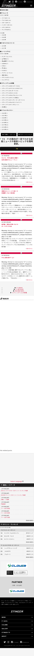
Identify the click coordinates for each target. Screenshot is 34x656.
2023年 (4, 39)
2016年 (4, 127)
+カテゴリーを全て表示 (4, 15)
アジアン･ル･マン (6, 73)
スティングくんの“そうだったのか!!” (11, 88)
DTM (3, 66)
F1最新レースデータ (9, 134)
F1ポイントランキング (26, 134)
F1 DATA (4, 621)
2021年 (4, 115)
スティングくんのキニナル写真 (9, 97)
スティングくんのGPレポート (9, 86)
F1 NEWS (19, 288)
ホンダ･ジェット (6, 56)
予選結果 (3, 504)
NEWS (4, 617)
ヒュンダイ (5, 79)
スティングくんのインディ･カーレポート (12, 100)
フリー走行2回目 (5, 513)
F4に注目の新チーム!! (8, 257)
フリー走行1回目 (5, 517)
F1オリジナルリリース (8, 43)
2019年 (4, 120)
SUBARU (4, 63)
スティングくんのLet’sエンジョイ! (10, 102)
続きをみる (29, 182)
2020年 (4, 117)
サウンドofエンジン (7, 77)
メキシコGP (5, 27)
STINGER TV (6, 632)
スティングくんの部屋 (8, 83)
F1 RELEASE (20, 289)
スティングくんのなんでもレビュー (11, 95)
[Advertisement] (17, 374)
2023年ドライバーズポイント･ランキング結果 (13, 495)
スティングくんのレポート (8, 90)
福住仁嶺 (4, 75)
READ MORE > (30, 520)
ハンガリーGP (5, 25)
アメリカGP (5, 20)
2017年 (4, 48)
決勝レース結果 (5, 499)
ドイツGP (4, 18)
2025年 (4, 35)
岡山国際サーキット (7, 61)
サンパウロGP (5, 29)
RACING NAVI (19, 291)
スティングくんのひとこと (8, 93)
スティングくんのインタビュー (9, 104)
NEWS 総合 (5, 10)
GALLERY (5, 628)
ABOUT (4, 636)
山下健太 (4, 59)
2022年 (4, 113)
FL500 (3, 70)
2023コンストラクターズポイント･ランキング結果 (14, 490)
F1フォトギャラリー (7, 110)
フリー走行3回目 (5, 508)
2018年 (4, 46)
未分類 (3, 107)
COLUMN (5, 625)
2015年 (4, 129)
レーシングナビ (6, 51)
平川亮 (3, 68)
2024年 (4, 37)
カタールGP (5, 22)
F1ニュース (5, 13)
